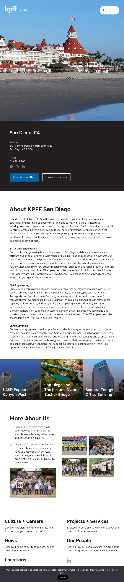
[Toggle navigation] (114, 10)
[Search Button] (104, 10)
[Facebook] (11, 166)
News (11, 540)
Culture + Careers (24, 521)
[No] (120, 574)
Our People (79, 540)
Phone (13, 158)
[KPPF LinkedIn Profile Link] (69, 560)
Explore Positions (56, 177)
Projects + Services (88, 521)
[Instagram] (17, 166)
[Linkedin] (23, 166)
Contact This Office (24, 177)
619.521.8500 (17, 161)
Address (14, 142)
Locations (15, 560)
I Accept (63, 577)
